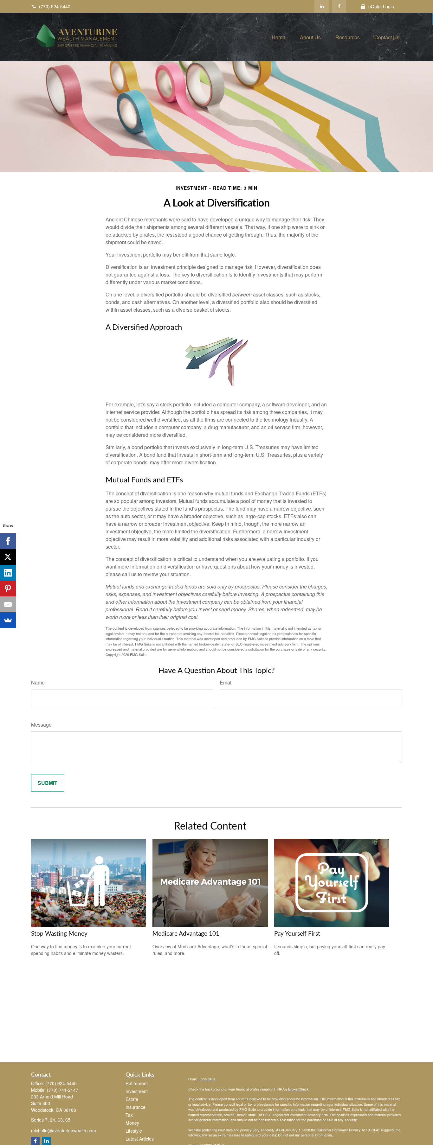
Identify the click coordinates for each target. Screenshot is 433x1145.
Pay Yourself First (297, 934)
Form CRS (206, 1078)
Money (132, 1123)
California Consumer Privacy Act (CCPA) (348, 1129)
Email (226, 682)
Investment (137, 1091)
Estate (132, 1099)
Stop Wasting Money (59, 934)
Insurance (135, 1107)
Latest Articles (140, 1138)
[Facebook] (339, 6)
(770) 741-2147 (62, 1090)
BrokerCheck (298, 1088)
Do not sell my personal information (305, 1134)
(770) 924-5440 (54, 6)
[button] (278, 36)
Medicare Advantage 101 (185, 934)
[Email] (8, 604)
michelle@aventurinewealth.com (63, 1130)
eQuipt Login (381, 6)
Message (41, 724)
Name (38, 682)
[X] (8, 557)
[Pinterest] (8, 588)
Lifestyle (134, 1131)
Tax (129, 1115)
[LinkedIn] (321, 6)
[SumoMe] (8, 620)
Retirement (137, 1083)
